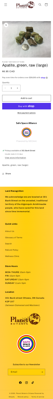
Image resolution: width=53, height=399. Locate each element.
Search (8, 244)
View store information (15, 158)
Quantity (6, 82)
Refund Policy (11, 250)
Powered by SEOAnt (26, 141)
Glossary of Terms (13, 237)
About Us (9, 231)
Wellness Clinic (12, 256)
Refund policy (23, 397)
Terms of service (37, 397)
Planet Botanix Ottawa (25, 393)
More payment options (26, 113)
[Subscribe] (42, 372)
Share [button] (8, 173)
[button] (6, 5)
